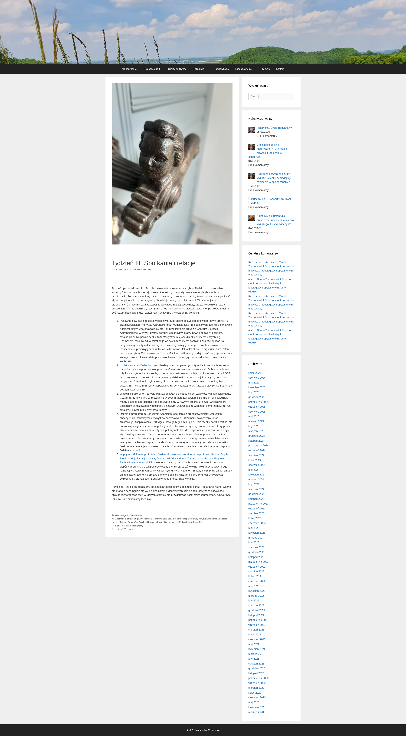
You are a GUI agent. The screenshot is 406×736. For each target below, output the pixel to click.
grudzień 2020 (256, 668)
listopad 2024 (256, 440)
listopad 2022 (256, 557)
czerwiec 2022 (256, 581)
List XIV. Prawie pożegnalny (129, 525)
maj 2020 (253, 702)
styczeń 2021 (256, 663)
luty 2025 (253, 426)
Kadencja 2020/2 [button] (243, 69)
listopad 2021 (256, 615)
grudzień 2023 (256, 493)
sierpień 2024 (256, 455)
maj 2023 (253, 527)
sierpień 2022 (256, 571)
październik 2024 (258, 445)
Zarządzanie (136, 515)
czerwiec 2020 (256, 697)
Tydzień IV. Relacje (124, 529)
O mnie (266, 69)
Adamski (119, 518)
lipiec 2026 (254, 372)
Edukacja (192, 518)
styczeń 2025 (256, 431)
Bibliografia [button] (198, 69)
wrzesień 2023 (256, 508)
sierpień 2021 (256, 629)
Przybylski (144, 522)
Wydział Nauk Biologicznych (164, 522)
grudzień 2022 (256, 552)
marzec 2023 (256, 537)
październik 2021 (258, 619)
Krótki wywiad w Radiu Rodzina (138, 365)
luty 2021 (253, 658)
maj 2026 (253, 382)
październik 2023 (258, 503)
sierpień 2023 (256, 513)
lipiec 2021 (254, 634)
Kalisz (115, 522)
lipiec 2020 (254, 692)
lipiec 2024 (254, 460)
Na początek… (130, 69)
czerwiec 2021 (256, 639)
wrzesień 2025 (256, 406)
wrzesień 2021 (256, 624)
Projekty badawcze (177, 69)
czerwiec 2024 (256, 464)
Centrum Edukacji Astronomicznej (170, 518)
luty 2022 (253, 600)
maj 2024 (253, 469)
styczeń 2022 (256, 605)
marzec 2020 (256, 712)
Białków (129, 518)
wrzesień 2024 (256, 450)
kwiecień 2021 (256, 649)
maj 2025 (253, 416)
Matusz (122, 522)
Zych (201, 522)
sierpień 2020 (256, 687)
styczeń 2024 (256, 489)
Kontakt (280, 69)
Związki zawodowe (188, 522)
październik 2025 (258, 402)
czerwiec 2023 (256, 523)
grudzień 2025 (256, 397)
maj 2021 (253, 644)
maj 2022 (253, 586)
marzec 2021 (256, 653)
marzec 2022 (256, 595)
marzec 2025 (256, 421)
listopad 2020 (256, 673)
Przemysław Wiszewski (262, 262)
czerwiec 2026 (256, 377)
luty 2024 (253, 484)
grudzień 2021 (256, 610)
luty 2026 (253, 392)
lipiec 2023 (254, 518)
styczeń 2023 (256, 547)
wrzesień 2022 (256, 566)
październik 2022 (258, 561)
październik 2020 (258, 678)
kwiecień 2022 (256, 590)
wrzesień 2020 (256, 683)
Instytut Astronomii (207, 518)
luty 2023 (253, 542)
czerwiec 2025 (256, 411)
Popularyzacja (221, 69)
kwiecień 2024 (256, 474)
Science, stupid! (152, 69)
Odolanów (133, 522)
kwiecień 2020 (256, 707)
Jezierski (222, 518)
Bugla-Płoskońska (143, 518)
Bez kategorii (121, 515)
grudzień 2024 (256, 435)
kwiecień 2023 (256, 532)
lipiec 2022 (254, 576)
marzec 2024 (256, 479)
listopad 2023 (256, 498)
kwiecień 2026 (256, 387)
